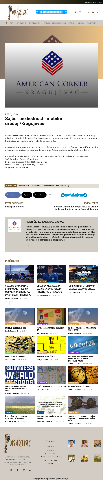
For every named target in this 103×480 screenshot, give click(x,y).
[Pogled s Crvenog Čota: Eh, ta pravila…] (51, 405)
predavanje (36, 186)
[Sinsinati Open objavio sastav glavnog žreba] (83, 273)
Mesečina (9, 353)
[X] (88, 12)
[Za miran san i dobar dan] (20, 316)
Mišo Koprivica (42, 333)
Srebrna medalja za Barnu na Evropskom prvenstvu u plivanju (49, 289)
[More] (50, 195)
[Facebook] (75, 12)
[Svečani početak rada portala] (84, 458)
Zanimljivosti (10, 324)
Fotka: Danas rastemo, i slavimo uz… (50, 329)
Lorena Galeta (10, 359)
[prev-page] (6, 303)
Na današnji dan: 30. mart (79, 386)
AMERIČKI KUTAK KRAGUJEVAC (45, 221)
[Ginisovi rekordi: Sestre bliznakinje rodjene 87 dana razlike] (20, 375)
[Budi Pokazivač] (71, 458)
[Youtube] (92, 12)
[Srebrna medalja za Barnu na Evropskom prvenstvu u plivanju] (51, 273)
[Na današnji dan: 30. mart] (83, 375)
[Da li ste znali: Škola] (51, 345)
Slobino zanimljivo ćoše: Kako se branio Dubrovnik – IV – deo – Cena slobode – (76, 208)
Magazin (9, 412)
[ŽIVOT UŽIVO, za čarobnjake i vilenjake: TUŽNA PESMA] (20, 405)
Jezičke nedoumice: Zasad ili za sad (51, 386)
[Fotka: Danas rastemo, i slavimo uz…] (51, 316)
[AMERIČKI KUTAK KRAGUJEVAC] (15, 234)
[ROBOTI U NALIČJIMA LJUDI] (20, 345)
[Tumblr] (84, 12)
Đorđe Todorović (11, 331)
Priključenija (10, 281)
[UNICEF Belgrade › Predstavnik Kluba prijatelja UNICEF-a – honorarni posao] (83, 345)
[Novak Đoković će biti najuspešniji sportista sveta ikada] (71, 443)
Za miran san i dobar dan (15, 328)
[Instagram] (79, 12)
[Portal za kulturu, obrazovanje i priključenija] (18, 12)
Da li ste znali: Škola (46, 356)
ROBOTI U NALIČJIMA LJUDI (15, 356)
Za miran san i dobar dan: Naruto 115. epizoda (82, 329)
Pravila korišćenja (62, 479)
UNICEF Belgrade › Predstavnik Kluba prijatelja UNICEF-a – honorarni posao (81, 358)
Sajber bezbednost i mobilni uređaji (56, 186)
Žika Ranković (10, 421)
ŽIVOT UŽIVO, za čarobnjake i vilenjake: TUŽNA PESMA (16, 417)
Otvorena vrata (43, 324)
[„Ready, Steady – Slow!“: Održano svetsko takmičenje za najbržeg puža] (83, 405)
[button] (98, 12)
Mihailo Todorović (12, 393)
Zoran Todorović (11, 298)
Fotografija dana (14, 206)
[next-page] (11, 303)
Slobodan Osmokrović (45, 421)
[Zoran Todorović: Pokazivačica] (97, 443)
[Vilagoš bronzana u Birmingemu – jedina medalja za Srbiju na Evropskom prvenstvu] (19, 273)
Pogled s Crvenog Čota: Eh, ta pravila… (49, 417)
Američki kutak (23, 186)
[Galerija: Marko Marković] (97, 458)
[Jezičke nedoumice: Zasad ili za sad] (51, 375)
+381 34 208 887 (21, 167)
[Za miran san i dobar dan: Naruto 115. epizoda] (83, 316)
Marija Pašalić (42, 359)
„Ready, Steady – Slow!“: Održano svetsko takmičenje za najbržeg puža (82, 418)
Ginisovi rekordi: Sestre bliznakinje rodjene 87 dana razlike (16, 388)
